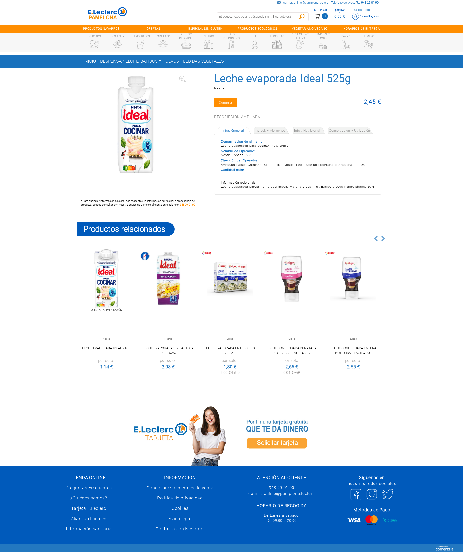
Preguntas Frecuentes (89, 487)
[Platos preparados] (231, 44)
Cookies (180, 508)
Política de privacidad (180, 498)
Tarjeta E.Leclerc (88, 508)
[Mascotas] (277, 44)
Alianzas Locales (88, 518)
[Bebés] (254, 44)
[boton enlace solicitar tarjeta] (310, 435)
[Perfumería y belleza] (300, 44)
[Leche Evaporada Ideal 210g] (106, 278)
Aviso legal (180, 518)
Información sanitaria (89, 528)
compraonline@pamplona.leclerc (305, 2)
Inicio (89, 61)
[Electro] (368, 44)
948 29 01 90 (187, 204)
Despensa (111, 61)
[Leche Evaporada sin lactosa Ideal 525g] (168, 278)
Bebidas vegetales (203, 61)
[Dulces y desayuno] (186, 44)
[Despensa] (117, 44)
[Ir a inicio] (107, 14)
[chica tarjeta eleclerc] (153, 435)
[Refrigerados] (140, 44)
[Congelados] (163, 44)
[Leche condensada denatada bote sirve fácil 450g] (291, 278)
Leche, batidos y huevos (152, 61)
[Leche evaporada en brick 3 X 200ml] (230, 278)
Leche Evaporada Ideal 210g (106, 348)
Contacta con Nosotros (180, 528)
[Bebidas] (209, 44)
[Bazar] (346, 44)
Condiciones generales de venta (180, 487)
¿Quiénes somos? (88, 498)
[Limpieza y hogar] (323, 44)
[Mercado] (95, 44)
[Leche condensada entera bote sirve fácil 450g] (353, 278)
